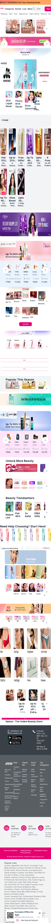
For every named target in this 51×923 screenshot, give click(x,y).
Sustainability (9, 793)
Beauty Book (24, 770)
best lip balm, (28, 899)
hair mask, (29, 873)
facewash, (14, 896)
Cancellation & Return (18, 785)
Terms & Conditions (11, 850)
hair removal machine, (23, 887)
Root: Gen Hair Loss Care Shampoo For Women (44, 275)
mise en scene (35, 272)
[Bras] (5, 641)
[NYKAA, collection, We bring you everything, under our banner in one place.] (25, 609)
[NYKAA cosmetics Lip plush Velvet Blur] (3, 182)
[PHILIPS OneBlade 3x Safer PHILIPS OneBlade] (28, 506)
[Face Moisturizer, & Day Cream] (37, 534)
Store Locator (16, 780)
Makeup (43, 769)
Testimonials (9, 784)
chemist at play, (25, 877)
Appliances (44, 784)
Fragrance (43, 799)
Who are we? (8, 770)
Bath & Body (42, 780)
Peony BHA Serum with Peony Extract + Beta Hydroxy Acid (26, 275)
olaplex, (13, 892)
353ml (45, 279)
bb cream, (11, 870)
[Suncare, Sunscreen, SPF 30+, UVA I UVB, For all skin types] (49, 534)
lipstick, (7, 865)
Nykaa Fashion (34, 786)
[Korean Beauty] (25, 251)
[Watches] (5, 670)
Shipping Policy (25, 850)
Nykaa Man (33, 780)
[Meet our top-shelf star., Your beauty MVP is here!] (25, 53)
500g (28, 449)
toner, (22, 875)
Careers (8, 775)
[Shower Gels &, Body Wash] (43, 534)
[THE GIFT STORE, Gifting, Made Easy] (16, 484)
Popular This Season (20, 379)
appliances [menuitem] (23, 14)
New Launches (34, 775)
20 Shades (9, 279)
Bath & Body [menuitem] (34, 14)
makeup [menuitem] (4, 14)
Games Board (24, 775)
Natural (42, 803)
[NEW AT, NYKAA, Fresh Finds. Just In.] (32, 484)
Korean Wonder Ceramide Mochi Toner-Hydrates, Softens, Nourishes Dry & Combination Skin (18, 275)
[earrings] (19, 641)
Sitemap (34, 795)
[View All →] (25, 361)
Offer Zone (33, 770)
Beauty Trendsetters (20, 498)
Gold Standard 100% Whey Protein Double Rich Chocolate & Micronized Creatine (35, 445)
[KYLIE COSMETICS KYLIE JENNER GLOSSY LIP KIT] (37, 506)
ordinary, (15, 875)
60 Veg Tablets (18, 449)
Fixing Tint (8, 275)
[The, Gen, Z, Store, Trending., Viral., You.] (39, 484)
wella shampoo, (32, 892)
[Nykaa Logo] (2, 8)
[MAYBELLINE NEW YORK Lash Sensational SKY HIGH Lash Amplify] (21, 182)
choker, (17, 889)
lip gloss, (20, 868)
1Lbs (46, 449)
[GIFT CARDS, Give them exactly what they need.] (21, 468)
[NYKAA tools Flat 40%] (18, 506)
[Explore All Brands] (25, 326)
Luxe (41, 806)
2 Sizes (36, 279)
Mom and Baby (41, 789)
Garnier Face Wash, (17, 906)
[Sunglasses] (32, 641)
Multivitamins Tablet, (18, 903)
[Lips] (1, 534)
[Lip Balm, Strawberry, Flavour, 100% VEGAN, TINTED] (7, 534)
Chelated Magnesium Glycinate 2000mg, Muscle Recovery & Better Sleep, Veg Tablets (18, 445)
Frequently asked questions (17, 774)
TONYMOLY (17, 272)
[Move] (8, 572)
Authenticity (9, 778)
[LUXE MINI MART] (18, 295)
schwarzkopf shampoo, (32, 896)
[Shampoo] (13, 534)
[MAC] (34, 311)
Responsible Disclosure (9, 797)
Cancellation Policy (40, 850)
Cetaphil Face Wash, (18, 901)
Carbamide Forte (17, 442)
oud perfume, (26, 889)
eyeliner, (21, 873)
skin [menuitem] (10, 14)
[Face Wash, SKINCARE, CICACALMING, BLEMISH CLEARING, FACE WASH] (19, 534)
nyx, (21, 896)
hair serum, (25, 865)
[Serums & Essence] (31, 534)
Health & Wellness (43, 795)
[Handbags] (19, 670)
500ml (18, 279)
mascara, (35, 877)
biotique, (12, 868)
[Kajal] (25, 534)
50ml (28, 279)
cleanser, (14, 877)
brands (18, 9)
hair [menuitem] (15, 14)
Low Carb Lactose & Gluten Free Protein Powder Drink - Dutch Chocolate (26, 445)
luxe (24, 9)
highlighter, (15, 865)
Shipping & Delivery (17, 791)
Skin (41, 773)
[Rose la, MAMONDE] (31, 97)
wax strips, (27, 882)
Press (7, 781)
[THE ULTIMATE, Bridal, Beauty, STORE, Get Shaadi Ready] (24, 484)
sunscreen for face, (16, 884)
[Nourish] (20, 572)
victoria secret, (22, 870)
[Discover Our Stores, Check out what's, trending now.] (9, 484)
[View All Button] (25, 370)
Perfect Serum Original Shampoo (36, 275)
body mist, (21, 892)
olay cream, (32, 880)
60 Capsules (9, 449)
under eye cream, (15, 882)
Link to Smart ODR (7, 808)
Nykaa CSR (7, 788)
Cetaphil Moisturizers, (19, 908)
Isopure (26, 442)
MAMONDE (26, 272)
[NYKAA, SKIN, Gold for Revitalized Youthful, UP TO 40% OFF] (9, 618)
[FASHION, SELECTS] (10, 695)
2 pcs (36, 449)
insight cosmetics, (32, 884)
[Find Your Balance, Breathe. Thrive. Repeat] (31, 557)
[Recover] (43, 572)
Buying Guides (24, 780)
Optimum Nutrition (35, 442)
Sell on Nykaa (16, 797)
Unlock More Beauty (20, 461)
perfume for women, (33, 868)
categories (9, 9)
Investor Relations (8, 802)
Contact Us (16, 768)
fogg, (40, 880)
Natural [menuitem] (44, 14)
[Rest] (31, 572)
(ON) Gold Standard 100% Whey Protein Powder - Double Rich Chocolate (44, 445)
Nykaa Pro (33, 791)
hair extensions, (21, 880)
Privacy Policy (25, 853)
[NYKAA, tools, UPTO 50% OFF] (17, 618)
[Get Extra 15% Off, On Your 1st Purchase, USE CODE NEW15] (25, 41)
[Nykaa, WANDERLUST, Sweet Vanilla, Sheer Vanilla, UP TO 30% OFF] (35, 618)
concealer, (34, 865)
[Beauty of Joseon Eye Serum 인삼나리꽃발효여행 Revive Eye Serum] (21, 141)
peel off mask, (17, 899)
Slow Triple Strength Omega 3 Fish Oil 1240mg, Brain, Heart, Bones (9, 445)
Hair (41, 776)
